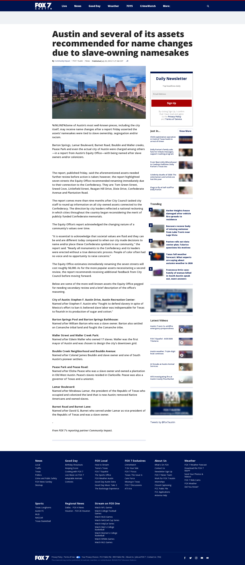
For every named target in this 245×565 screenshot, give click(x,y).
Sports (39, 503)
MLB (37, 514)
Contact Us (160, 468)
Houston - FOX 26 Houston (77, 511)
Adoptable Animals (73, 478)
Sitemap (39, 485)
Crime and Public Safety (46, 478)
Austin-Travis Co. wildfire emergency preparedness (162, 327)
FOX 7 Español (101, 471)
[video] (186, 329)
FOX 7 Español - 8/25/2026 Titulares (161, 339)
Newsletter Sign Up (163, 471)
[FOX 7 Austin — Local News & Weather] (44, 6)
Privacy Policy (174, 116)
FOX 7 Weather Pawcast (195, 464)
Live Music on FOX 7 (74, 475)
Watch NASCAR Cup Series (107, 520)
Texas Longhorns (43, 507)
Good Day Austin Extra (105, 481)
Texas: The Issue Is (133, 475)
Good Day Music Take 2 (106, 485)
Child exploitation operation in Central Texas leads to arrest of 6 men (163, 139)
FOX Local (101, 460)
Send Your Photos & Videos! (193, 475)
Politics (38, 475)
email (207, 558)
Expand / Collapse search (208, 6)
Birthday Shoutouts (74, 464)
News (87, 61)
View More (185, 131)
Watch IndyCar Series (104, 523)
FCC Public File (161, 488)
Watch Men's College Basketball (104, 528)
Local (37, 464)
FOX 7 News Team (163, 475)
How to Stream (102, 464)
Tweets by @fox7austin (162, 422)
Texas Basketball (43, 521)
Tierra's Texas (101, 468)
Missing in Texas (132, 481)
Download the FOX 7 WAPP (194, 469)
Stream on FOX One (107, 503)
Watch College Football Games (105, 512)
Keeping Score (71, 468)
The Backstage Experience (107, 488)
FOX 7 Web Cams (192, 480)
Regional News (74, 503)
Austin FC (39, 511)
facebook (185, 558)
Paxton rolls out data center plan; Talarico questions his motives (178, 244)
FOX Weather (190, 483)
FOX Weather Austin (104, 478)
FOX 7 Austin (78, 61)
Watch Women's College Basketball (106, 534)
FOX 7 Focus (130, 471)
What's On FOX (162, 464)
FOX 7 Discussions (133, 485)
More (166, 6)
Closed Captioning (163, 485)
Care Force (130, 478)
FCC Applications (162, 492)
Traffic (38, 468)
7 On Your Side (131, 468)
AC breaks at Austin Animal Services (162, 365)
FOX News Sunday (43, 481)
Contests (69, 481)
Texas (38, 471)
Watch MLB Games (104, 516)
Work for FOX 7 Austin (165, 478)
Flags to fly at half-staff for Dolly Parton (162, 188)
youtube (202, 558)
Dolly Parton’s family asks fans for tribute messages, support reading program (162, 151)
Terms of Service (173, 119)
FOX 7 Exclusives (135, 460)
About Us (160, 460)
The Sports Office (103, 475)
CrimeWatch (130, 464)
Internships (160, 481)
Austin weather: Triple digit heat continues (162, 352)
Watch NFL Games (103, 507)
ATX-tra (128, 488)
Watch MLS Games (103, 542)
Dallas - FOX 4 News (74, 507)
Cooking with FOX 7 (74, 471)
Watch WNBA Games (104, 539)
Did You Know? (191, 486)
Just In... (155, 131)
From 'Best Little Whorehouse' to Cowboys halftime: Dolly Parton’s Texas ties (163, 164)
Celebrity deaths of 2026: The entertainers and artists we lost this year (163, 177)
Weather (190, 460)
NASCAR (39, 517)
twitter (190, 558)
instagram (196, 558)
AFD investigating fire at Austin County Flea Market (162, 377)
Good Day (71, 460)
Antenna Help (161, 495)
